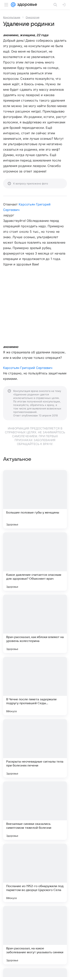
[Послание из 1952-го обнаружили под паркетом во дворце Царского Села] (35, 873)
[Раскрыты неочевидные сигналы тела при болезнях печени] (35, 748)
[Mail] (13, 4)
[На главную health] (26, 4)
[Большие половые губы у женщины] (35, 499)
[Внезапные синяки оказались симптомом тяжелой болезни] (35, 810)
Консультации (11, 17)
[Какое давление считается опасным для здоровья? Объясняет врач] (35, 561)
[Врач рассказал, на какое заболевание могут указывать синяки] (35, 935)
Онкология (32, 17)
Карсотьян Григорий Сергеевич (27, 368)
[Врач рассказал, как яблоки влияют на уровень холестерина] (35, 624)
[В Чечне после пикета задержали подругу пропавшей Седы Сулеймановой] (35, 686)
